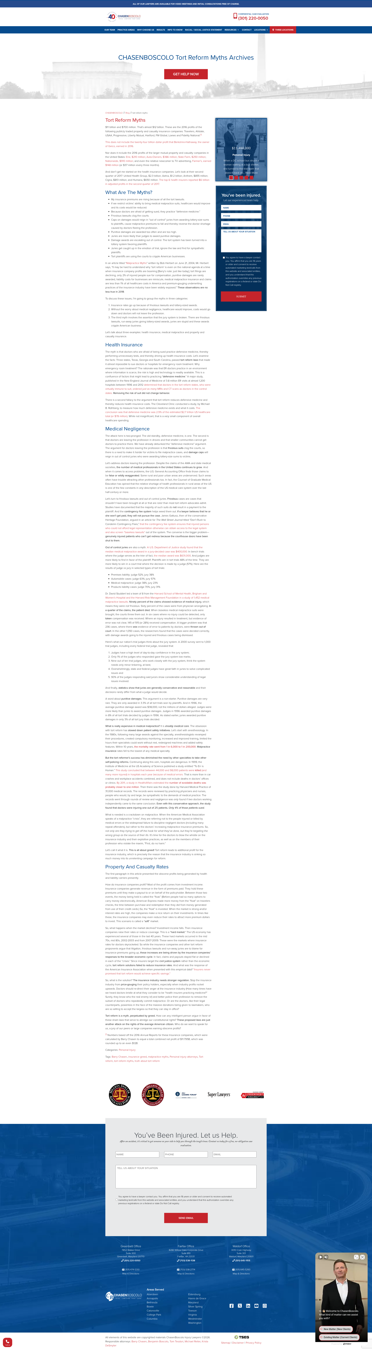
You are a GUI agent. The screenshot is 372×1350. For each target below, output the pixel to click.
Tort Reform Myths (125, 119)
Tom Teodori (176, 1341)
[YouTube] (256, 1306)
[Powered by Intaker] (347, 1344)
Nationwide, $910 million (119, 161)
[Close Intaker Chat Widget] (362, 1257)
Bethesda (152, 1302)
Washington (194, 1322)
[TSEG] (241, 1337)
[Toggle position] (356, 1257)
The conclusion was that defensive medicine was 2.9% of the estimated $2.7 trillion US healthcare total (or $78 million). (157, 412)
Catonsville (153, 1310)
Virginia (192, 1314)
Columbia (152, 1318)
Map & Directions (130, 1273)
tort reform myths (123, 1061)
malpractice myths (158, 1056)
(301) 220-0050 (253, 18)
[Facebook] (232, 1306)
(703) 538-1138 (187, 1260)
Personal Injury (127, 1049)
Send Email (186, 1218)
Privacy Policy (253, 1342)
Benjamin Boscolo (158, 1341)
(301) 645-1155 (242, 1260)
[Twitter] (240, 1306)
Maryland (193, 1302)
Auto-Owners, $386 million (161, 156)
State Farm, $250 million (192, 156)
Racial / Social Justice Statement (203, 29)
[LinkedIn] (248, 1306)
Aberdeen (152, 1294)
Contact (247, 29)
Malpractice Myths (136, 263)
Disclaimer (238, 1342)
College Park (154, 1314)
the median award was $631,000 (172, 555)
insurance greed (137, 1056)
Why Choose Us (145, 29)
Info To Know (175, 29)
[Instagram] (265, 1306)
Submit (241, 296)
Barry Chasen (119, 1056)
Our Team (109, 29)
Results (161, 29)
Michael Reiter (193, 1341)
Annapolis (152, 1298)
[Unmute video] (320, 1257)
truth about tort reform (147, 1061)
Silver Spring (195, 1306)
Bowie (150, 1306)
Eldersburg (194, 1294)
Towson (192, 1310)
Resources (230, 29)
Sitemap (225, 1342)
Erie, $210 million (135, 156)
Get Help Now (186, 74)
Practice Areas (126, 29)
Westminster (195, 1318)
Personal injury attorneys (184, 1056)
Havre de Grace (197, 1298)
